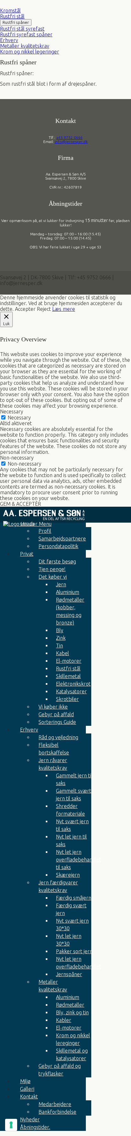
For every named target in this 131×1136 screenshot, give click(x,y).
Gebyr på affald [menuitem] (56, 714)
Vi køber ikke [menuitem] (53, 707)
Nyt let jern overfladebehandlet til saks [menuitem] (78, 859)
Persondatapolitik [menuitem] (58, 546)
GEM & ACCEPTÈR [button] (20, 504)
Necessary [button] (11, 411)
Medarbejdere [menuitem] (54, 1104)
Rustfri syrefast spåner (26, 34)
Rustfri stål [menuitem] (68, 668)
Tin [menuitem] (59, 645)
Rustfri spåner (16, 22)
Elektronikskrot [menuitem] (73, 684)
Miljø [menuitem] (25, 1081)
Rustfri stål (12, 16)
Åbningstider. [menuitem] (35, 1127)
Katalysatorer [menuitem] (71, 691)
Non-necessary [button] (17, 458)
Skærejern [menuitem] (68, 875)
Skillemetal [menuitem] (68, 676)
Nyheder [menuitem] (30, 1119)
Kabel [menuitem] (62, 653)
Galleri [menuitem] (27, 1089)
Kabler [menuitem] (63, 1020)
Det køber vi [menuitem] (52, 577)
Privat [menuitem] (26, 554)
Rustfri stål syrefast (22, 29)
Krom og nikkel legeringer (29, 51)
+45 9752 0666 (69, 137)
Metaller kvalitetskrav (24, 46)
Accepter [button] (25, 309)
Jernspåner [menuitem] (69, 974)
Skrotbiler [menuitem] (67, 699)
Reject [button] (44, 309)
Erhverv (9, 40)
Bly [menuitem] (59, 630)
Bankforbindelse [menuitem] (57, 1112)
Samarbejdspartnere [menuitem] (62, 538)
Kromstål (10, 10)
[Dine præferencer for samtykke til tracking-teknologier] (11, 1125)
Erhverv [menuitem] (29, 729)
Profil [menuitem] (44, 531)
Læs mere (63, 309)
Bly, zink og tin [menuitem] (72, 1012)
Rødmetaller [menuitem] (70, 1005)
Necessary (19, 417)
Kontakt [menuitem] (29, 1096)
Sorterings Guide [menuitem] (57, 722)
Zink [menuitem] (61, 638)
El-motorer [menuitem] (68, 661)
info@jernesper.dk (71, 141)
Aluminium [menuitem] (67, 592)
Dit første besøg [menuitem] (57, 561)
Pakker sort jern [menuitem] (74, 951)
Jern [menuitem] (61, 584)
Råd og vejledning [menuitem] (58, 737)
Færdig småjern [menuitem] (73, 898)
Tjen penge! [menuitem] (52, 569)
